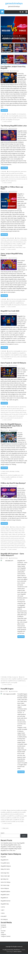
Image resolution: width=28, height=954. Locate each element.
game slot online (4, 116)
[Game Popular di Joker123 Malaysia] (9, 368)
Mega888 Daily (5, 904)
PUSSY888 (17, 471)
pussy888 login (18, 816)
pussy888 (3, 812)
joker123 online (19, 414)
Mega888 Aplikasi (5, 891)
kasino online (8, 679)
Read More (4, 110)
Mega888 (3, 856)
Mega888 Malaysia (6, 866)
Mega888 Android (5, 900)
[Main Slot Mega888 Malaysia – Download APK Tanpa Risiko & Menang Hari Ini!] (9, 432)
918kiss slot (14, 534)
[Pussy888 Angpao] (9, 694)
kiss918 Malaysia (17, 542)
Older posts (5, 828)
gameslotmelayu (14, 3)
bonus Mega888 (12, 114)
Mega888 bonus (15, 353)
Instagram (3, 927)
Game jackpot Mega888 (21, 299)
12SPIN (3, 907)
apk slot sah (4, 475)
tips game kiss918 (19, 545)
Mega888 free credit (8, 355)
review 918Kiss (18, 247)
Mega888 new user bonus (10, 356)
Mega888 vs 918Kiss (8, 245)
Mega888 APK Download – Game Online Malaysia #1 (12, 554)
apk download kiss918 (14, 536)
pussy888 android (17, 812)
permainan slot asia (18, 175)
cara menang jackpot (21, 114)
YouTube (3, 930)
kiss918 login (11, 542)
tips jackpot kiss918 (12, 547)
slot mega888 (22, 177)
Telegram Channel (5, 936)
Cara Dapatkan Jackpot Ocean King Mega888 (7, 49)
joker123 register (8, 416)
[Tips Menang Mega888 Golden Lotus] (9, 131)
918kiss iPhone (14, 530)
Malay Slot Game (5, 869)
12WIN (2, 913)
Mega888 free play (18, 355)
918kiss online (18, 532)
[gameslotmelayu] (2, 11)
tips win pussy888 (19, 821)
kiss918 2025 (7, 538)
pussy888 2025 (9, 812)
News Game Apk (5, 876)
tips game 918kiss (10, 545)
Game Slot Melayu (5, 882)
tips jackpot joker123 (9, 418)
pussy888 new (8, 817)
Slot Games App (5, 885)
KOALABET (4, 916)
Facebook (3, 925)
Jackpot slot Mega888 (16, 301)
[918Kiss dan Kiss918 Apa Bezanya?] (9, 488)
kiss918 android (14, 538)
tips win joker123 (19, 418)
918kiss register (8, 534)
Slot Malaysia (4, 919)
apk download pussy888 (14, 810)
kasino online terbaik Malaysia (16, 242)
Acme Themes (18, 951)
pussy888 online (15, 817)
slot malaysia (20, 117)
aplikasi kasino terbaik (12, 240)
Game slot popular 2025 (6, 301)
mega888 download (12, 680)
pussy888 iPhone (11, 816)
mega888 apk (13, 477)
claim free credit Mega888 (14, 351)
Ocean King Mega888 (13, 116)
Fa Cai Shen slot (12, 299)
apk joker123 (23, 406)
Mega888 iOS (4, 897)
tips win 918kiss (20, 547)
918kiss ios (8, 530)
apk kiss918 (22, 536)
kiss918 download (15, 540)
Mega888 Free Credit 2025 (10, 311)
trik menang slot (16, 119)
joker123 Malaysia (5, 414)
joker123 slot (16, 416)
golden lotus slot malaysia (17, 173)
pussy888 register (9, 819)
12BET (2, 910)
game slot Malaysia (5, 242)
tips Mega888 (9, 119)
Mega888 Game (5, 894)
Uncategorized (4, 473)
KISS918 (7, 238)
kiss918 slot (3, 545)
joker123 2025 (15, 408)
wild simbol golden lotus (10, 180)
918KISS (3, 238)
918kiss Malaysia (4, 532)
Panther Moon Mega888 (6, 304)
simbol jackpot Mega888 (10, 117)
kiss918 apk (21, 538)
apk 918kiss (20, 534)
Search (2, 833)
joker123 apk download (16, 410)
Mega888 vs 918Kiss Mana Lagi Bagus (6, 61)
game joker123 (4, 408)
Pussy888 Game (5, 863)
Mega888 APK (4, 860)
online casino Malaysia (22, 356)
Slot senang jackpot (16, 304)
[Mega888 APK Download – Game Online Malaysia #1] (9, 560)
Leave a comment (8, 121)
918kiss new (11, 532)
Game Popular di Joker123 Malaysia (13, 363)
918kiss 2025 (23, 238)
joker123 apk (8, 410)
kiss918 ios (22, 540)
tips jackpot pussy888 (10, 821)
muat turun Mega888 (17, 245)
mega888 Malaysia (19, 303)
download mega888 (12, 475)
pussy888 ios (3, 816)
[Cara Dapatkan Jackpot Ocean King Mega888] (9, 73)
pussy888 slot (16, 819)
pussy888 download (18, 814)
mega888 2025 (11, 303)
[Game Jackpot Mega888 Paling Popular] (9, 260)
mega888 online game (5, 682)
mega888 (3, 175)
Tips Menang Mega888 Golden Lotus (20, 49)
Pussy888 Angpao (7, 689)
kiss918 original (13, 543)
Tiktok (2, 932)
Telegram (3, 934)
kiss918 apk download (6, 540)
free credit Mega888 (21, 240)
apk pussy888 (23, 810)
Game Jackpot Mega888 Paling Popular (20, 61)
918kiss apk (7, 529)
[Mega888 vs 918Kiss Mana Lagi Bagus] (9, 194)
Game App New (5, 873)
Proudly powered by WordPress (11, 949)
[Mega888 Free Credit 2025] (9, 316)
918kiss (18, 238)
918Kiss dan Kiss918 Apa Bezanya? (13, 483)
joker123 (10, 408)
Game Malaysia (5, 888)
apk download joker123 (14, 406)
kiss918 (2, 538)
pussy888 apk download (8, 814)
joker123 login (23, 412)
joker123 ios (8, 412)
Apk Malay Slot (4, 879)
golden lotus (8, 173)
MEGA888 (4, 114)
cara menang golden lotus (14, 171)
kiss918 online (6, 543)
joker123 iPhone (15, 412)
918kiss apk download (16, 529)
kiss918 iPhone (4, 542)
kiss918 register (20, 543)
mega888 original (9, 175)
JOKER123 (4, 406)
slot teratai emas (12, 179)
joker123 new (12, 414)
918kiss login (3, 240)
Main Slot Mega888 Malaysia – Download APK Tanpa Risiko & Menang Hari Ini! (11, 425)
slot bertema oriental (13, 177)
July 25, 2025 (6, 35)
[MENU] (26, 12)
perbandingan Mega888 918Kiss (8, 247)
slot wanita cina (19, 179)
